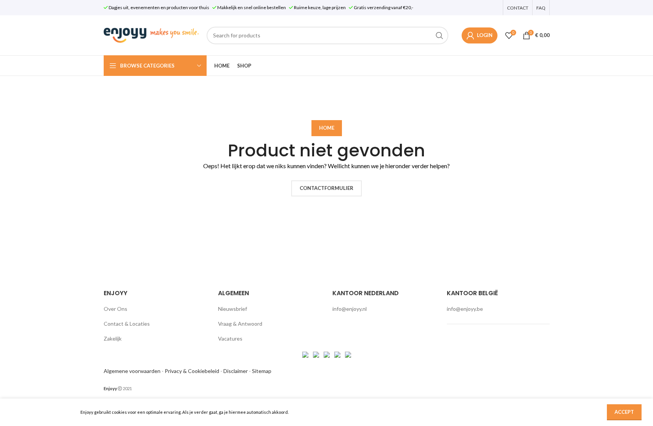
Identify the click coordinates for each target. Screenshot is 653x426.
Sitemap (261, 371)
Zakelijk (113, 338)
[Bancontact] (316, 353)
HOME (326, 128)
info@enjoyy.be (465, 308)
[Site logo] (151, 34)
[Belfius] (348, 353)
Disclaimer (235, 371)
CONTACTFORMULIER (326, 188)
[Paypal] (327, 353)
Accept (624, 412)
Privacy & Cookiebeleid (192, 371)
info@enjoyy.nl (349, 308)
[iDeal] (306, 353)
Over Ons (115, 308)
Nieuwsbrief (232, 308)
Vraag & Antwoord (240, 323)
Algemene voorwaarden (132, 371)
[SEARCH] (439, 35)
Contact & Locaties (127, 323)
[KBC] (338, 353)
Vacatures (230, 338)
